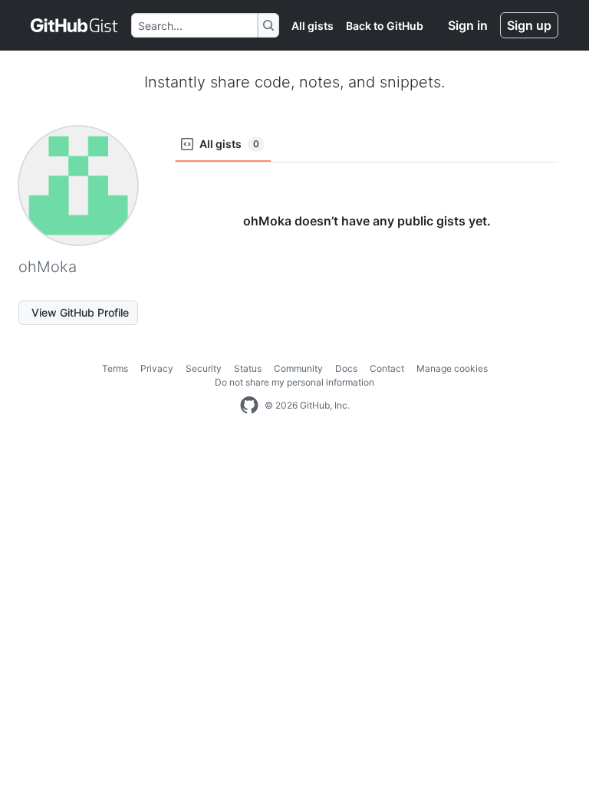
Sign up (529, 25)
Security (204, 368)
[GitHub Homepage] (249, 405)
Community (298, 368)
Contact (387, 368)
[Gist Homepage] (75, 25)
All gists (312, 25)
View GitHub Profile (80, 312)
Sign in (468, 25)
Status (248, 368)
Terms (115, 368)
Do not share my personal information (294, 382)
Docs (346, 368)
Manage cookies (452, 368)
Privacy (156, 368)
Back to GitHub (384, 25)
